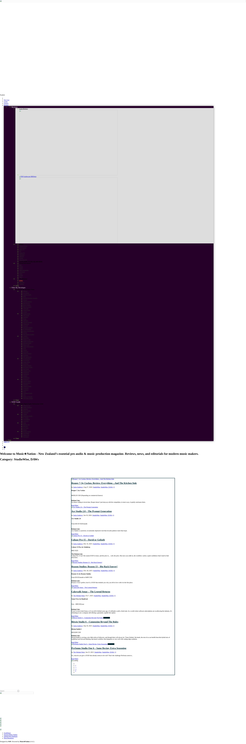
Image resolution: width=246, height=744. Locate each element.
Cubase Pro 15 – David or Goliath (88, 540)
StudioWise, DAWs (107, 487)
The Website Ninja (79, 596)
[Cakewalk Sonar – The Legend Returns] (84, 587)
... (75, 667)
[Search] (18, 691)
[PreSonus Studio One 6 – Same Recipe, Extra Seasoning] (89, 644)
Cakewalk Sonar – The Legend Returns (90, 591)
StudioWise (96, 487)
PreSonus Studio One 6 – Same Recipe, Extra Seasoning (98, 648)
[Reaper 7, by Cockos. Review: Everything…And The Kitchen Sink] (92, 479)
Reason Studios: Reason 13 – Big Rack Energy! (94, 566)
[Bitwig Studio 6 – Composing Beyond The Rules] (87, 618)
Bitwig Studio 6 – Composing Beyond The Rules (94, 622)
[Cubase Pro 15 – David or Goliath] (82, 535)
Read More (74, 505)
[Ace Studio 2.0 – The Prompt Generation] (84, 507)
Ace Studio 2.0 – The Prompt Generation (91, 511)
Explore (2, 95)
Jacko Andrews (78, 487)
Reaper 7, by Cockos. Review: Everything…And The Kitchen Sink (104, 483)
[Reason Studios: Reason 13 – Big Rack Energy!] (86, 562)
